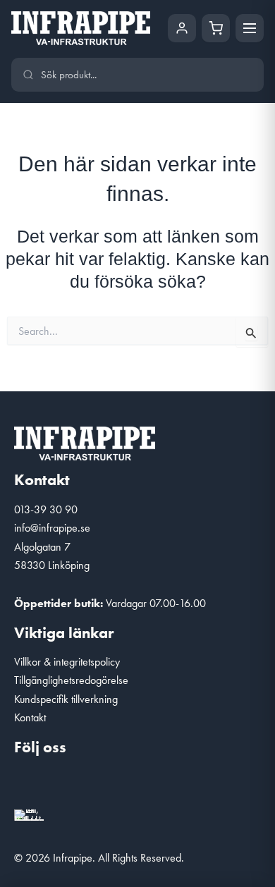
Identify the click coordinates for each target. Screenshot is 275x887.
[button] (31, 784)
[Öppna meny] (250, 28)
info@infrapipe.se (52, 527)
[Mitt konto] (182, 28)
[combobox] (146, 74)
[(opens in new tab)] (29, 813)
